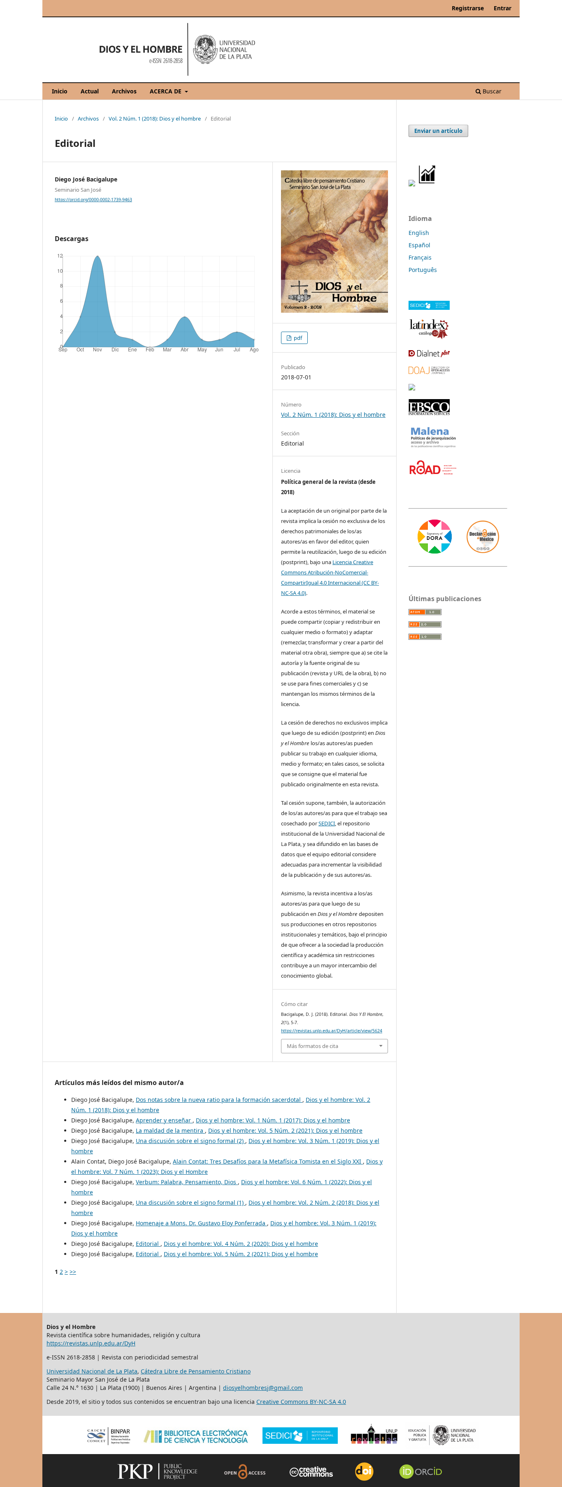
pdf (297, 338)
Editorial (148, 1244)
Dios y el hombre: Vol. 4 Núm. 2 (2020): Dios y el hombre (241, 1244)
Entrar (502, 8)
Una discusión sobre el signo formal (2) (190, 1141)
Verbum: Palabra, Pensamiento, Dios (187, 1182)
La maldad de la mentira (170, 1130)
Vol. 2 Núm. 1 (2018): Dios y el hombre (155, 118)
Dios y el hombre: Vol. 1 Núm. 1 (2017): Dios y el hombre (273, 1120)
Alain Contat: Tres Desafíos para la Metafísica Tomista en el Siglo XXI (268, 1161)
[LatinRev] (412, 388)
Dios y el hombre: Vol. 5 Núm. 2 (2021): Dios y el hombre (285, 1130)
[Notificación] (412, 184)
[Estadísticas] (427, 184)
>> (73, 1272)
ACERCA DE (166, 91)
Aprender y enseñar (164, 1120)
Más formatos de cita (312, 1046)
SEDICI (326, 823)
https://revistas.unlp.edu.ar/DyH (90, 1343)
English (419, 233)
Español (419, 245)
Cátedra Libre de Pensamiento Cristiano (196, 1371)
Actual (90, 91)
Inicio (59, 91)
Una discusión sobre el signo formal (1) (190, 1202)
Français (420, 257)
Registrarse (468, 8)
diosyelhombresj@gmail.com (263, 1388)
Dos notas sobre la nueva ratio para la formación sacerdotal (219, 1100)
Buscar (491, 91)
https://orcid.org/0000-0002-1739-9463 (93, 199)
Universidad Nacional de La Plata (91, 1371)
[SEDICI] (429, 307)
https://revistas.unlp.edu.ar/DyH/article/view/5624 (331, 1031)
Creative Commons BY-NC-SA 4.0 (301, 1402)
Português (423, 270)
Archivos (124, 91)
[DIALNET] (429, 355)
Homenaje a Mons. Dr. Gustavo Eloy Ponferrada (201, 1223)
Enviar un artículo (438, 131)
